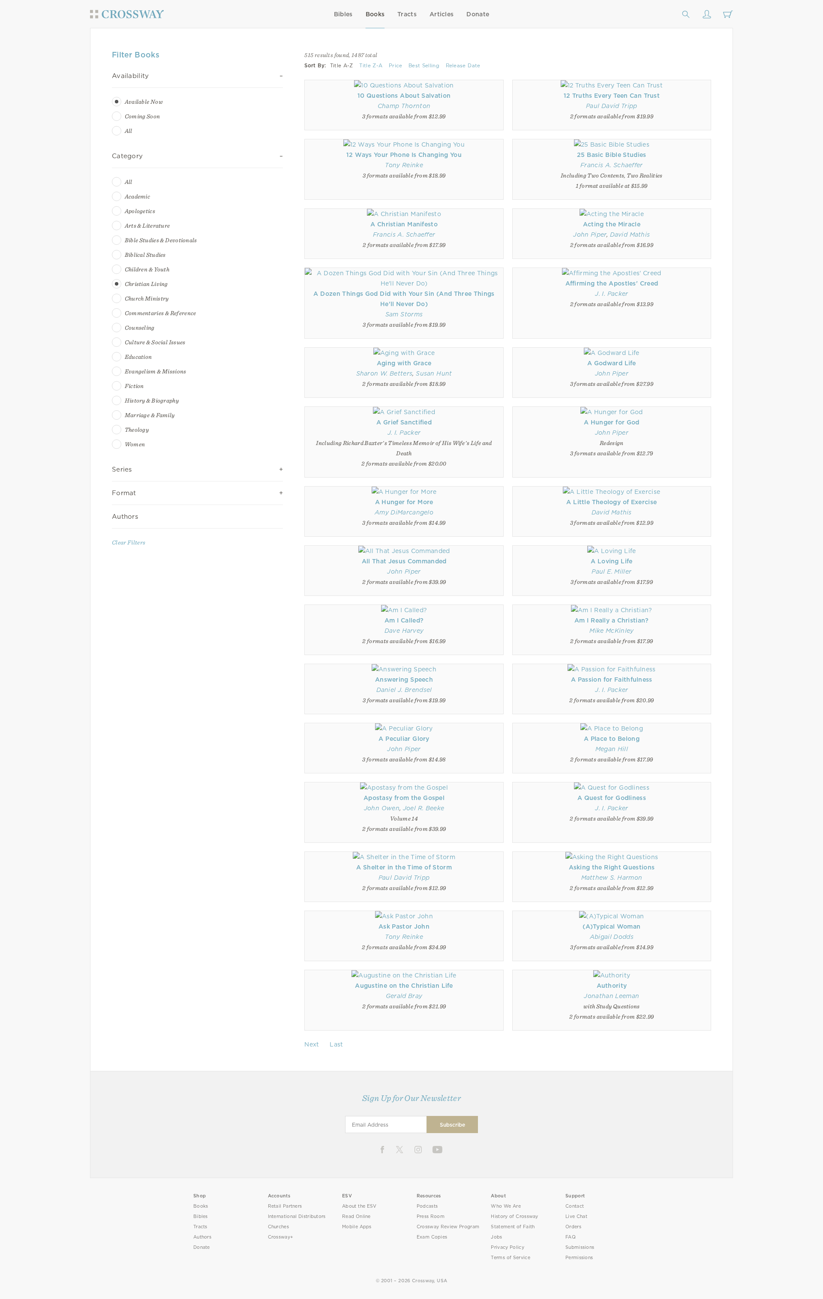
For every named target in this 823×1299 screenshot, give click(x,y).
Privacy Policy (507, 1247)
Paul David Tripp (611, 105)
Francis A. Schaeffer (611, 165)
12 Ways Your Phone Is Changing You (404, 154)
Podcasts (427, 1206)
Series (122, 469)
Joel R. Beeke (424, 808)
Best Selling (423, 66)
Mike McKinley (611, 630)
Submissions (579, 1247)
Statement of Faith (513, 1227)
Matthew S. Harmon (612, 877)
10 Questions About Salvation (404, 95)
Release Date (463, 66)
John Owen (381, 808)
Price (395, 66)
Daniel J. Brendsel (404, 689)
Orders (573, 1227)
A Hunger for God (612, 422)
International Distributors (297, 1216)
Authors (125, 516)
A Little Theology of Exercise (611, 502)
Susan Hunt (434, 373)
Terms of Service (510, 1257)
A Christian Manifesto (404, 224)
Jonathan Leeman (611, 995)
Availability (130, 76)
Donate (477, 14)
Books (375, 14)
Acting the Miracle (611, 224)
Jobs (496, 1237)
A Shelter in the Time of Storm (404, 867)
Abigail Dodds (612, 936)
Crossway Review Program (448, 1227)
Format (124, 493)
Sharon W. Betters (384, 373)
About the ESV (359, 1206)
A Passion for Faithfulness (611, 679)
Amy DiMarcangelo (404, 512)
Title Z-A (370, 66)
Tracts (407, 14)
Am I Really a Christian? (611, 620)
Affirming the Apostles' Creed (611, 283)
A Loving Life (612, 561)
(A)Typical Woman (611, 926)
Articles (442, 14)
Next (311, 1044)
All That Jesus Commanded (404, 561)
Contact (574, 1206)
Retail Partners (285, 1206)
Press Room (431, 1216)
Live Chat (576, 1216)
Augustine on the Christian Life (404, 985)
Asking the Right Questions (612, 867)
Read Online (356, 1216)
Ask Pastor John (404, 926)
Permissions (579, 1257)
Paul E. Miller (611, 571)
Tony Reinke (404, 165)
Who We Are (506, 1206)
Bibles (343, 14)
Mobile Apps (357, 1227)
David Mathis (630, 234)
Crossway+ (281, 1237)
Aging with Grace (404, 363)
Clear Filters (128, 542)
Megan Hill (611, 749)
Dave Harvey (404, 630)
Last (336, 1044)
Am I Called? (404, 620)
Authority (612, 985)
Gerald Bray (404, 995)
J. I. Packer (611, 293)
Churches (278, 1227)
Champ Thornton (404, 105)
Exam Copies (432, 1237)
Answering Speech (404, 679)
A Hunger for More (404, 502)
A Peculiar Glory (403, 738)
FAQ (570, 1237)
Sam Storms (404, 314)
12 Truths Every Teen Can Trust (612, 95)
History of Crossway (514, 1216)
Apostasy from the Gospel (404, 797)
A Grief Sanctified (404, 422)
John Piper (589, 234)
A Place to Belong (612, 738)
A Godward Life (611, 363)
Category (127, 156)
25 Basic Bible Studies (611, 154)
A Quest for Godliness (611, 797)
